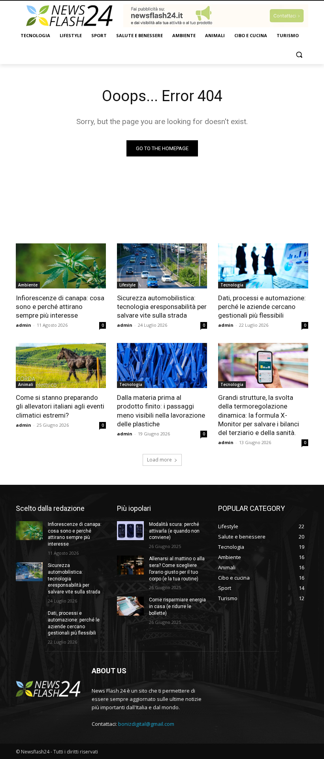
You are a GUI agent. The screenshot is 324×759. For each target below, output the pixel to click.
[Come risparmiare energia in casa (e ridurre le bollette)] (130, 606)
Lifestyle (127, 285)
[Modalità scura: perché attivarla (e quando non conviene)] (130, 530)
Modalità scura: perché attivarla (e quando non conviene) (174, 531)
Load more (159, 459)
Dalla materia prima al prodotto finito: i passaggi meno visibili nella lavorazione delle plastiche (161, 411)
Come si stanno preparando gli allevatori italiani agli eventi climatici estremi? (60, 406)
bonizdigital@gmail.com (146, 723)
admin (23, 325)
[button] (299, 54)
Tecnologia (231, 285)
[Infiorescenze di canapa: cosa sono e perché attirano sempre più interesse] (61, 265)
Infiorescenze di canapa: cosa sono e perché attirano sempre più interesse (60, 306)
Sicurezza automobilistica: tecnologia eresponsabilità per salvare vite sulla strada (162, 306)
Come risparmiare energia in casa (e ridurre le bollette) (177, 606)
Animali (25, 384)
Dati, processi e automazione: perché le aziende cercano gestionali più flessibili (262, 306)
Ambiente (28, 285)
